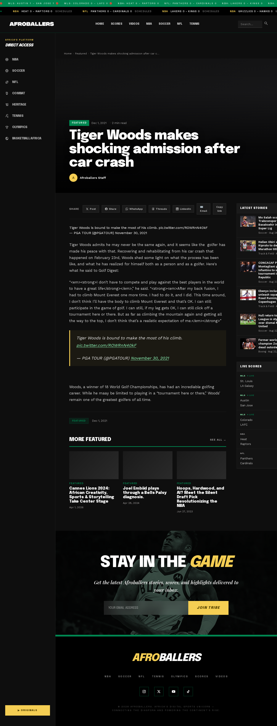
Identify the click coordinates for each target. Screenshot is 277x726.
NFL (179, 24)
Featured (81, 53)
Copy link (219, 208)
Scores (116, 24)
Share (112, 208)
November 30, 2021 (131, 233)
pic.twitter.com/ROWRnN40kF (183, 228)
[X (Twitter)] (159, 691)
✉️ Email (203, 208)
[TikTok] (188, 691)
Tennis (194, 24)
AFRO (166, 658)
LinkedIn (185, 208)
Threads (161, 208)
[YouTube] (173, 691)
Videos (134, 24)
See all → (218, 439)
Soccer (164, 24)
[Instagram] (144, 691)
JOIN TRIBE (208, 608)
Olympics (179, 676)
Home (99, 24)
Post (93, 208)
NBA (149, 24)
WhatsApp (136, 208)
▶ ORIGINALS (27, 710)
